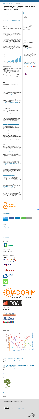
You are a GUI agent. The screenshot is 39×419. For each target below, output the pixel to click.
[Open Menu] (3, 1)
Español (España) (6, 227)
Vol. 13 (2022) (11, 3)
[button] (5, 218)
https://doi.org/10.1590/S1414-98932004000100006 (11, 163)
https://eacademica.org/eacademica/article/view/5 (11, 157)
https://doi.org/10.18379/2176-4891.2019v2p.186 (11, 124)
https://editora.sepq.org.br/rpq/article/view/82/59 (11, 151)
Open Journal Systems (6, 392)
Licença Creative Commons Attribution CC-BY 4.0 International (19, 408)
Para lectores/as (5, 234)
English (4, 226)
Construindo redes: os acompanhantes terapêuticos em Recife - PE (13, 358)
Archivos (7, 3)
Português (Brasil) (6, 229)
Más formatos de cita (27, 29)
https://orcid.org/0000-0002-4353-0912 (8, 14)
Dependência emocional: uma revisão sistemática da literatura (13, 360)
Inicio (4, 3)
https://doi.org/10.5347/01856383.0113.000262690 (11, 180)
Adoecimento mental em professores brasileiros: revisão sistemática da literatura (16, 363)
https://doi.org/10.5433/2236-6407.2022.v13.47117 (13, 20)
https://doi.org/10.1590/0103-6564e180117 (10, 196)
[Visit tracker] (3, 373)
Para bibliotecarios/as (6, 237)
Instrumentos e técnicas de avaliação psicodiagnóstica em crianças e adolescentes (16, 368)
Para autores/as (5, 236)
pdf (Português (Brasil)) (28, 13)
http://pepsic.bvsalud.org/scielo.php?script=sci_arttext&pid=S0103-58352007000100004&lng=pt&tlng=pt (9, 95)
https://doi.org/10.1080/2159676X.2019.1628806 (11, 102)
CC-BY (28, 53)
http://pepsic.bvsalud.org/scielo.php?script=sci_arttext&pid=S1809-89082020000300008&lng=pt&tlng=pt (11, 174)
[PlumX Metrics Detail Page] (25, 74)
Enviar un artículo (6, 213)
